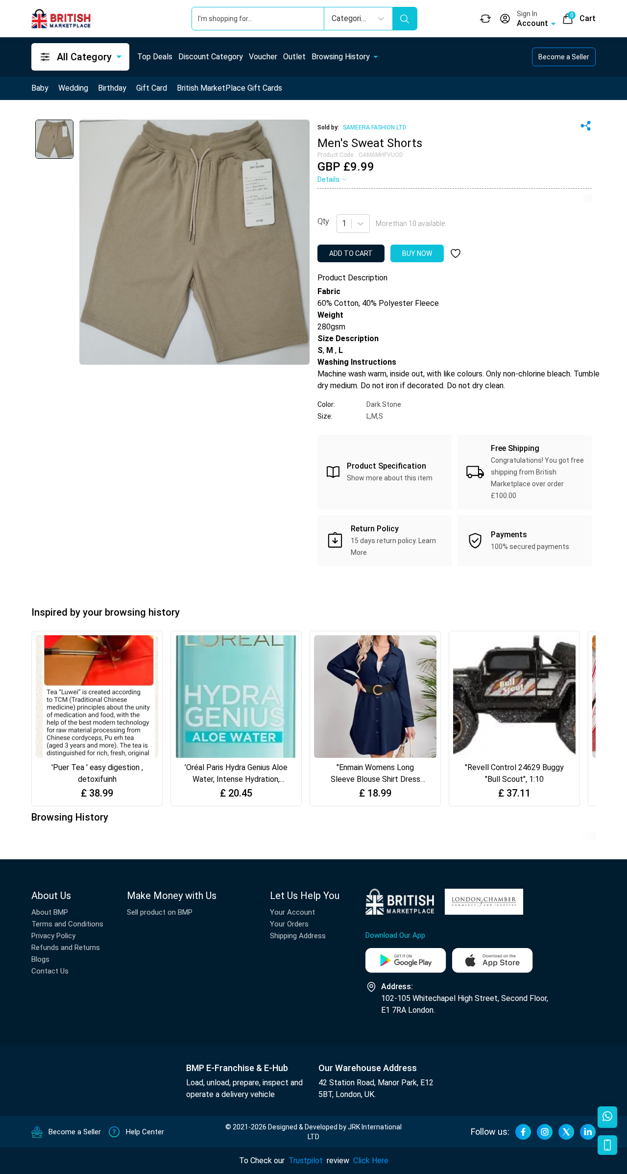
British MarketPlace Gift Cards (229, 88)
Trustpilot (306, 1160)
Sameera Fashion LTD (375, 127)
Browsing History (341, 56)
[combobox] (343, 223)
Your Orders (289, 924)
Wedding (73, 88)
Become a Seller (563, 57)
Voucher (263, 56)
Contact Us (50, 971)
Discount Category (210, 56)
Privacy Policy (53, 935)
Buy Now (417, 253)
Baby (39, 88)
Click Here (370, 1160)
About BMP (49, 912)
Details (328, 179)
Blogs (40, 959)
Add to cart (351, 253)
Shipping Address (298, 935)
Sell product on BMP (160, 912)
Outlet (294, 56)
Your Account (292, 912)
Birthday (112, 88)
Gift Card (151, 88)
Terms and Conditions (67, 924)
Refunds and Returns (65, 947)
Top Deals (154, 56)
